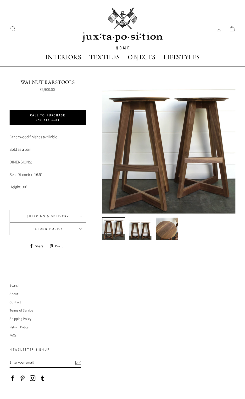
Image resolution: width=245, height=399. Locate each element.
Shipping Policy (20, 318)
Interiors (63, 57)
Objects (142, 57)
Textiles (104, 57)
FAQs (13, 335)
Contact (15, 302)
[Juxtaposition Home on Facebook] (12, 378)
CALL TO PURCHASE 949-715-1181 (48, 117)
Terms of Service (21, 310)
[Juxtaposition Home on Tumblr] (42, 378)
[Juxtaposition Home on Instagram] (32, 378)
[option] (168, 147)
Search (15, 285)
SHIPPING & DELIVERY (48, 216)
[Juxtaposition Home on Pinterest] (22, 378)
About (14, 293)
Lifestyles (181, 57)
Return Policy (48, 228)
